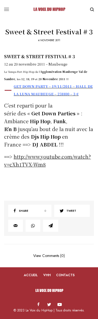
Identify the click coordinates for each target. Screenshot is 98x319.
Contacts (65, 275)
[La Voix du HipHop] (49, 9)
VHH (47, 275)
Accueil (31, 275)
